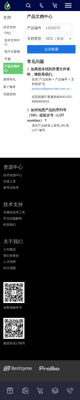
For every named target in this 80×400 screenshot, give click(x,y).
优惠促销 (9, 94)
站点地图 (9, 268)
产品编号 (34, 28)
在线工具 (9, 181)
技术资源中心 (12, 175)
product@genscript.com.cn (51, 88)
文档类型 (34, 38)
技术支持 (9, 27)
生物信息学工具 (14, 212)
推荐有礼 (9, 79)
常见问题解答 (12, 218)
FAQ (7, 33)
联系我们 (9, 224)
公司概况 (9, 249)
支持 (7, 17)
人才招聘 (9, 262)
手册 (7, 59)
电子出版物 (12, 51)
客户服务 (9, 87)
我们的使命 (11, 255)
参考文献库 (11, 187)
